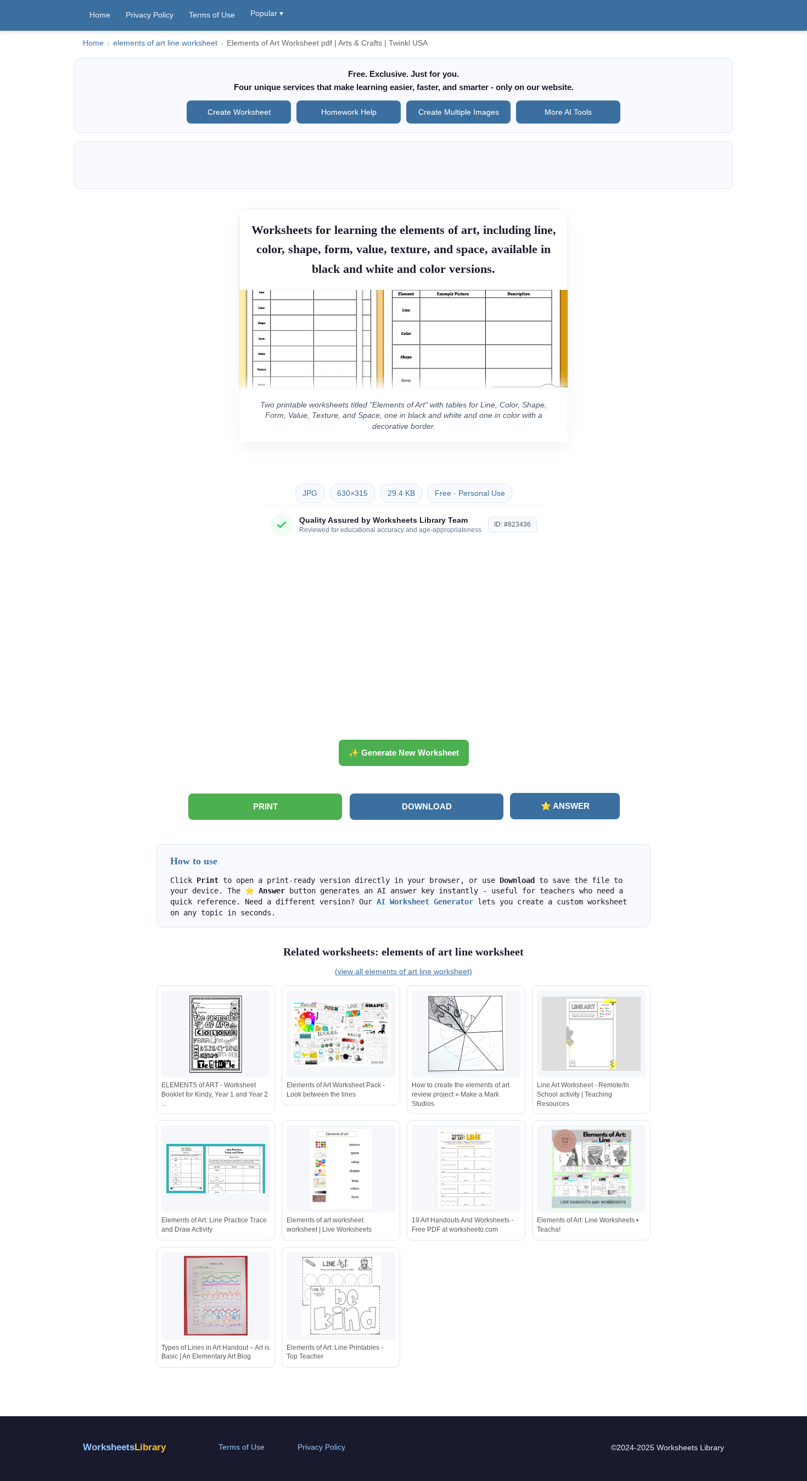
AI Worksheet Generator (425, 901)
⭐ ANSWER (565, 806)
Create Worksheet (239, 112)
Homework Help (349, 112)
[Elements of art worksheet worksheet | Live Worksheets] (341, 1169)
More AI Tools (568, 112)
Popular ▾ (266, 13)
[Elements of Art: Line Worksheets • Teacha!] (591, 1169)
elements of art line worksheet (165, 43)
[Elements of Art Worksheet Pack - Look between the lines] (341, 1034)
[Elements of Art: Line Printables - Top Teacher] (341, 1295)
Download (427, 806)
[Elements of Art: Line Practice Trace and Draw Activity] (215, 1169)
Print (265, 806)
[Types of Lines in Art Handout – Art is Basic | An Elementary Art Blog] (215, 1295)
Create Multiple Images (458, 112)
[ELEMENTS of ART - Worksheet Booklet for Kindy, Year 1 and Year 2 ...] (215, 1034)
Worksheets (124, 1447)
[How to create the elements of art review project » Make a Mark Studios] (466, 1034)
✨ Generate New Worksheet (404, 752)
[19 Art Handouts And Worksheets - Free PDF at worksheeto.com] (466, 1169)
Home (99, 14)
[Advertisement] (403, 642)
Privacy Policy (149, 14)
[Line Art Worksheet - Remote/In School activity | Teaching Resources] (591, 1034)
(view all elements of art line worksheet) (403, 971)
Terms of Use (212, 14)
